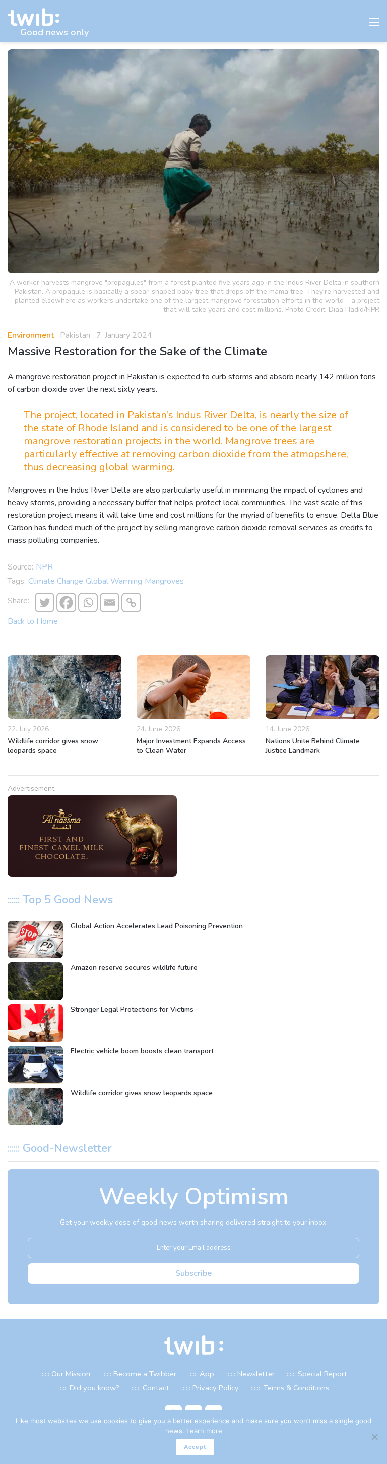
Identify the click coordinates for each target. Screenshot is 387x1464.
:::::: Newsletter (250, 1374)
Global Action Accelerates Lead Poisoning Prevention (157, 926)
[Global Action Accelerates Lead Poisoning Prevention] (35, 939)
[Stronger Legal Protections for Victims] (35, 1023)
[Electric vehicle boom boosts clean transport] (35, 1065)
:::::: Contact (150, 1387)
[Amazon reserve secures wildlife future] (35, 981)
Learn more (204, 1431)
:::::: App (201, 1374)
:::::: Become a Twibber (139, 1374)
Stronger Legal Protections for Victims (132, 1009)
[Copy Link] (131, 602)
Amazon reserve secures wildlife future (134, 967)
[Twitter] (44, 602)
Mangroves (164, 581)
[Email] (109, 602)
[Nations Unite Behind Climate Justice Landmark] (322, 687)
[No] (374, 1437)
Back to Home (33, 621)
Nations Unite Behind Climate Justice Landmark (313, 745)
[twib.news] (38, 17)
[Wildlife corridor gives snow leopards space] (64, 687)
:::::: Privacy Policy (210, 1387)
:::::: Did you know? (88, 1387)
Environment (31, 335)
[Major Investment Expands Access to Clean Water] (193, 687)
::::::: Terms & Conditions (290, 1387)
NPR (44, 567)
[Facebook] (66, 602)
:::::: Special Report (317, 1374)
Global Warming (114, 581)
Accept (195, 1446)
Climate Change (55, 581)
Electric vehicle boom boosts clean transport (142, 1051)
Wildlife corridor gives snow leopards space (53, 745)
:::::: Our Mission (65, 1374)
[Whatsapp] (88, 602)
